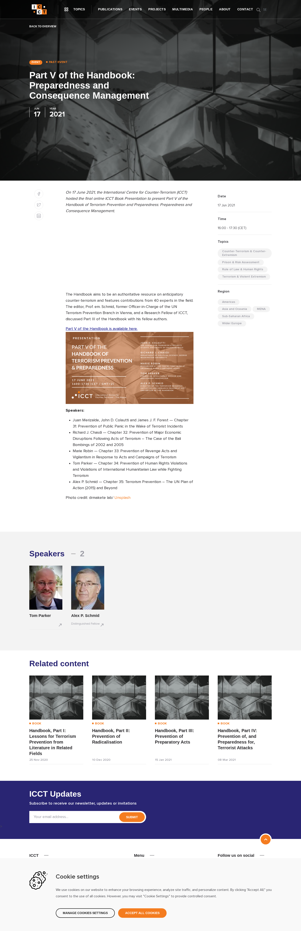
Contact (245, 9)
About (225, 9)
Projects (157, 9)
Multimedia (182, 9)
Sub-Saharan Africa (236, 316)
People (205, 9)
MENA (261, 309)
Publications (110, 9)
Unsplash (122, 498)
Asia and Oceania (234, 309)
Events (135, 9)
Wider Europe (232, 323)
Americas (228, 302)
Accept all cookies (142, 913)
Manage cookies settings (85, 913)
